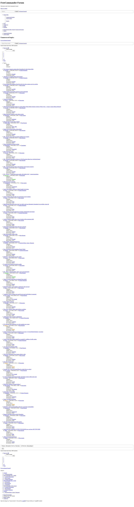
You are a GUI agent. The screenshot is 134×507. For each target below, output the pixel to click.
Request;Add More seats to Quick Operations (13, 414)
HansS (6, 280)
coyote (6, 378)
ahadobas (7, 348)
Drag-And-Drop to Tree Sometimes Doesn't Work (14, 249)
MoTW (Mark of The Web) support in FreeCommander (15, 91)
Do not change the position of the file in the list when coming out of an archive (20, 84)
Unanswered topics (7, 33)
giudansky (7, 393)
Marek (6, 325)
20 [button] (3, 59)
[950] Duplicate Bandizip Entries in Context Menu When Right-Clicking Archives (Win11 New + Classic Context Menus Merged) (32, 106)
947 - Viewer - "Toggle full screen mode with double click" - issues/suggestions (20, 174)
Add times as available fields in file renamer (13, 76)
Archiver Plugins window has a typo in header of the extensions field (18, 219)
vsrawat (6, 265)
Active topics (6, 34)
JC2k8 (6, 310)
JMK (6, 430)
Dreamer (7, 175)
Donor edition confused (8, 301)
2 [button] (3, 53)
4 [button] (3, 55)
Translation (23, 145)
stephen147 (7, 408)
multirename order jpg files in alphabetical (12, 316)
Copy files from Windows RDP (10, 346)
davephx (7, 303)
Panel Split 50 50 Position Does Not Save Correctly (14, 226)
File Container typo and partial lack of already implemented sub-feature (19, 211)
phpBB (23, 501)
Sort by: (13, 445)
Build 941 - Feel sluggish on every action (12, 256)
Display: (4, 445)
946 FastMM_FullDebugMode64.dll (11, 241)
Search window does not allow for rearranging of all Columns (17, 196)
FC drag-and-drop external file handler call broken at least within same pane (20, 376)
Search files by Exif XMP (9, 391)
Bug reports (22, 85)
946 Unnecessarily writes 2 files (10, 234)
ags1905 (6, 85)
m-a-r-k (6, 153)
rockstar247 (7, 183)
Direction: (24, 445)
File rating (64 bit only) (8, 361)
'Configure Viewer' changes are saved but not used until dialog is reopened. (19, 294)
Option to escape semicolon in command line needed (15, 279)
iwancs (6, 258)
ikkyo (6, 288)
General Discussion (23, 213)
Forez (6, 190)
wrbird (6, 100)
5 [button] (3, 57)
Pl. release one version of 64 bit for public (12, 264)
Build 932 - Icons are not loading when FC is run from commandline (18, 406)
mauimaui (7, 115)
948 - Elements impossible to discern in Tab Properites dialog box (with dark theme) (21, 159)
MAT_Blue (7, 123)
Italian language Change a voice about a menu (13, 114)
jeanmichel (7, 145)
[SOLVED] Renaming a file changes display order (14, 354)
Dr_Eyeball (7, 295)
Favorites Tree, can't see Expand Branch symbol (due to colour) (17, 369)
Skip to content (4, 8)
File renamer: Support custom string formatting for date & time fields (18, 69)
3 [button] (3, 54)
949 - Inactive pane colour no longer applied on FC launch (16, 136)
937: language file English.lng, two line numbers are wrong (16, 324)
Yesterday (7, 415)
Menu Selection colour (8, 151)
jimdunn (6, 228)
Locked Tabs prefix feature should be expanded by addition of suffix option (20, 339)
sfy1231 (6, 108)
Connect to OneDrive (8, 99)
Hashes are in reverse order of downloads (12, 129)
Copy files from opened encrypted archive (12, 421)
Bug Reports (22, 108)
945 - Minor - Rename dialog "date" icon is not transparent (16, 271)
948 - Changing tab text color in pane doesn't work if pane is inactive (18, 166)
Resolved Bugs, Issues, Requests (26, 243)
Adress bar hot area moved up (10, 436)
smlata (6, 438)
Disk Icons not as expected (9, 181)
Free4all (6, 70)
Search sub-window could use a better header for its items (16, 189)
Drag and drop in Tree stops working (11, 121)
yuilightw (7, 318)
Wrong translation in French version (11, 144)
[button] (6, 48)
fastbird (6, 250)
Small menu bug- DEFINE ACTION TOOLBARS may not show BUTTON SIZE (21, 429)
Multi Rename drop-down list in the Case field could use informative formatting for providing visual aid (26, 204)
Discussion (22, 93)
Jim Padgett (7, 385)
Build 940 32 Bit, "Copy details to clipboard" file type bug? (16, 286)
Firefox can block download (9, 399)
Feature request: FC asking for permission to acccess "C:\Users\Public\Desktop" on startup (23, 331)
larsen (6, 333)
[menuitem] (10, 17)
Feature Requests (23, 70)
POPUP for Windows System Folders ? (12, 384)
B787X (6, 243)
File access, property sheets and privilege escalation (14, 309)
